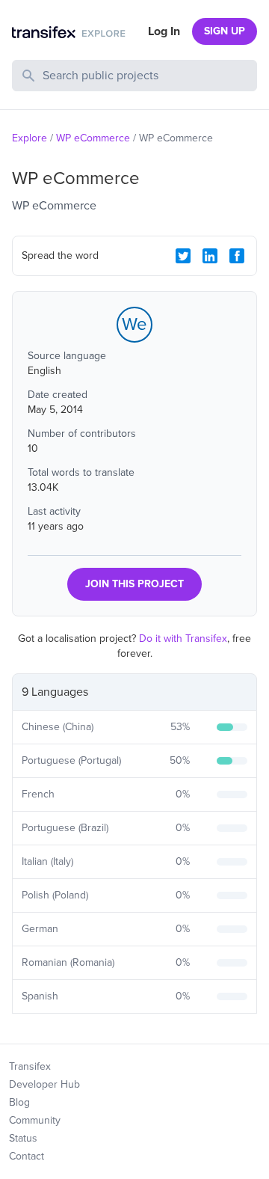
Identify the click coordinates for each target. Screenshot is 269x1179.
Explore (29, 138)
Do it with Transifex (183, 638)
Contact (26, 1156)
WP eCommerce (93, 138)
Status (23, 1138)
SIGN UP (224, 31)
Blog (19, 1102)
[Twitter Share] (183, 255)
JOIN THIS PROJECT (134, 584)
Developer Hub (44, 1084)
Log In (164, 31)
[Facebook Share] (236, 255)
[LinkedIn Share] (210, 255)
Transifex (30, 1066)
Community (35, 1120)
